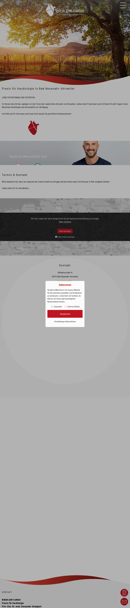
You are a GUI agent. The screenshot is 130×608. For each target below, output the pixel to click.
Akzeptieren (65, 313)
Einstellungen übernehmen (65, 321)
